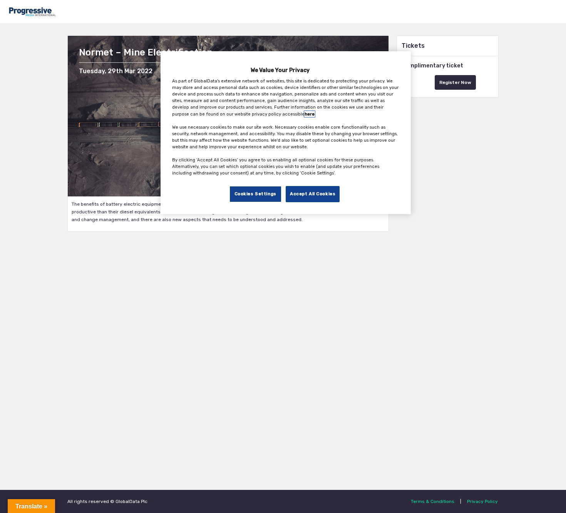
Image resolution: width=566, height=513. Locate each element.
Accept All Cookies (312, 194)
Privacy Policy (482, 501)
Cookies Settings (255, 194)
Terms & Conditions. (433, 501)
